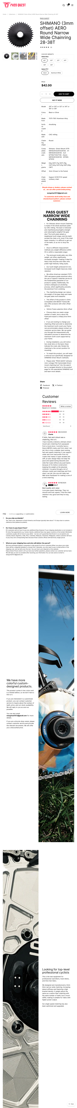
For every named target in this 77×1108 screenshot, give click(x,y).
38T (51, 65)
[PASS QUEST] (14, 5)
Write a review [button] (66, 406)
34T (65, 60)
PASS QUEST (44, 18)
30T (51, 60)
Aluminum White (56, 73)
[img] (53, 432)
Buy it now (57, 100)
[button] (63, 5)
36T (44, 65)
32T (58, 60)
